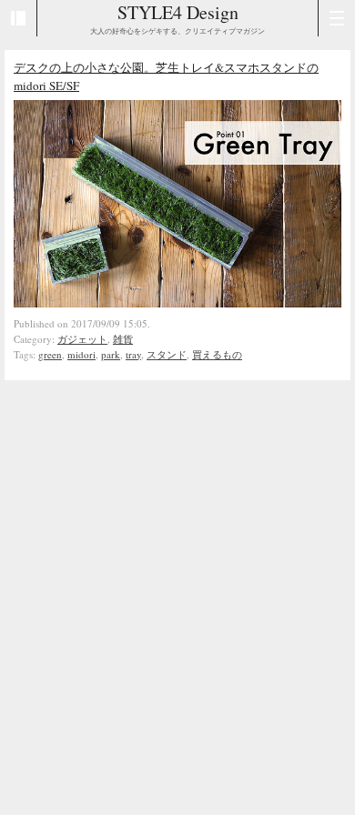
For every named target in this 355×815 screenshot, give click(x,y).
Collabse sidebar (18, 18)
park (110, 354)
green (50, 354)
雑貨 (123, 339)
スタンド (167, 354)
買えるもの (217, 354)
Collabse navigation (336, 18)
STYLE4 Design (177, 12)
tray (133, 354)
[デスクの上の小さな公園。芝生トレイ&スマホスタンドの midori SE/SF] (177, 303)
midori (81, 354)
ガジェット (82, 339)
